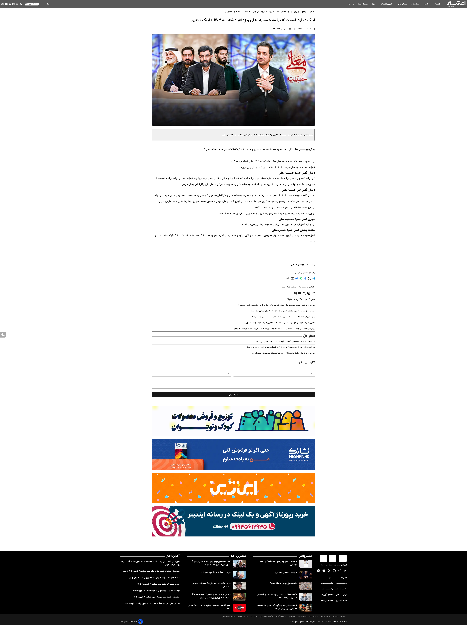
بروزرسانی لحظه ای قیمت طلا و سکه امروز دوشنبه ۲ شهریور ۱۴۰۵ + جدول (151, 571)
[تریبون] (233, 521)
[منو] (43, 4)
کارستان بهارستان (266, 616)
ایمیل (226, 374)
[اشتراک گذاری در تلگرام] (313, 279)
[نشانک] (233, 454)
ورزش (373, 4)
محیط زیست (362, 4)
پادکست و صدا (341, 589)
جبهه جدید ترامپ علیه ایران (286, 572)
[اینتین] (233, 488)
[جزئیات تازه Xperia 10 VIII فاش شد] (239, 575)
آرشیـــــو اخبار (327, 589)
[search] (48, 4)
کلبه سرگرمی (280, 616)
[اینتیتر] (456, 4)
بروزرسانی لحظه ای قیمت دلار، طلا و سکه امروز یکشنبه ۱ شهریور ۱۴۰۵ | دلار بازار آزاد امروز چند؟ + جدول (274, 328)
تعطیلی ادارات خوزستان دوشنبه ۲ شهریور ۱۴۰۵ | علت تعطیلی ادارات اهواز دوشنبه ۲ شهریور (279, 322)
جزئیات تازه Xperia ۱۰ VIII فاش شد (215, 572)
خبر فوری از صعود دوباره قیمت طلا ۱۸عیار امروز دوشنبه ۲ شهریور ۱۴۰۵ (152, 603)
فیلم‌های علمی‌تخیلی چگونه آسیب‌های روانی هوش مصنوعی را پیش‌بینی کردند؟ (277, 607)
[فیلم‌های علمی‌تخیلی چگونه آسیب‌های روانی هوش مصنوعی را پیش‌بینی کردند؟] (305, 608)
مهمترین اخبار (238, 556)
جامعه (427, 4)
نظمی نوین (242, 616)
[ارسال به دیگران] (292, 279)
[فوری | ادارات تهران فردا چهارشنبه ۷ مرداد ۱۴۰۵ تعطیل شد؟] (239, 608)
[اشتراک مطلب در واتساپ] (301, 280)
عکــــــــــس (327, 583)
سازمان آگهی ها (327, 594)
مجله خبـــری (341, 600)
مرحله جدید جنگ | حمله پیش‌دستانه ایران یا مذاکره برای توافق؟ (154, 577)
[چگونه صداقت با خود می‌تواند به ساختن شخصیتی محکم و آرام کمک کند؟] (305, 597)
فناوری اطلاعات (387, 4)
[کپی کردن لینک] (296, 279)
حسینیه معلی (296, 264)
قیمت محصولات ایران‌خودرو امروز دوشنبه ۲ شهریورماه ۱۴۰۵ (156, 590)
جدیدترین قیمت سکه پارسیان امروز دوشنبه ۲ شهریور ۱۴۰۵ (157, 597)
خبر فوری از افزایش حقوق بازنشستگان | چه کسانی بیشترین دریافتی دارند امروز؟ (283, 353)
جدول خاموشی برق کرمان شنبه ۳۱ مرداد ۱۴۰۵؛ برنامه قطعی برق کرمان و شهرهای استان (280, 347)
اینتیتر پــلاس (341, 594)
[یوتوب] (6, 4)
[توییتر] (10, 4)
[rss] (20, 4)
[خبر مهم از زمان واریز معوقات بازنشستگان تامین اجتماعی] (305, 564)
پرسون (291, 616)
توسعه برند (324, 616)
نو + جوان (351, 4)
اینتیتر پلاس (305, 556)
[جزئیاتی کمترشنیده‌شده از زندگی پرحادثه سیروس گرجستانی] (239, 586)
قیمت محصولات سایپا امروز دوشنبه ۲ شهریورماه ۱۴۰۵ (158, 584)
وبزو (334, 616)
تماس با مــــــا (327, 577)
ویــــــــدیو (341, 583)
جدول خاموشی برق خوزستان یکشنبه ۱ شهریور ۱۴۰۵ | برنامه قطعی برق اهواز (285, 341)
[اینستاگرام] (13, 4)
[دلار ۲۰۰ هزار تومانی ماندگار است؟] (305, 586)
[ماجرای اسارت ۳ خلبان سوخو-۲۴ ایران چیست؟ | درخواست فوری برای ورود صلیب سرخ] (239, 597)
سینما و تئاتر (403, 4)
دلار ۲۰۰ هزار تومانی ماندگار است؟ (283, 583)
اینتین (343, 616)
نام (311, 374)
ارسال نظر (233, 395)
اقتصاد (437, 4)
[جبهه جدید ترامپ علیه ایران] (305, 575)
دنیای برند (312, 616)
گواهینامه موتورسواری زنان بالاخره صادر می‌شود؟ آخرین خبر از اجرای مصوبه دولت (211, 563)
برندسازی (301, 616)
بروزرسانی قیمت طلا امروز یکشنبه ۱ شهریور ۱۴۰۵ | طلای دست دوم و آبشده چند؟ (283, 317)
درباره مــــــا (341, 577)
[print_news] (288, 279)
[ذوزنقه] (233, 421)
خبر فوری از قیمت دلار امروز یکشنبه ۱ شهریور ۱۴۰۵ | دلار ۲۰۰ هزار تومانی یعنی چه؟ (283, 311)
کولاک (253, 616)
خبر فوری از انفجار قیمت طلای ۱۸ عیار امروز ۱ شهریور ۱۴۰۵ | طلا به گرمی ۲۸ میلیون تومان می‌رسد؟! (276, 305)
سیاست (416, 4)
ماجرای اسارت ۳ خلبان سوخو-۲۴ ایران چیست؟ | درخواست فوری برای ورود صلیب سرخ (211, 596)
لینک (245, 161)
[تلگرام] (17, 4)
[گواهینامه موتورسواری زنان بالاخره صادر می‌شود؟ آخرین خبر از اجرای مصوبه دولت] (239, 564)
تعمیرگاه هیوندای (228, 616)
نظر (311, 387)
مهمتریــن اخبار (327, 600)
